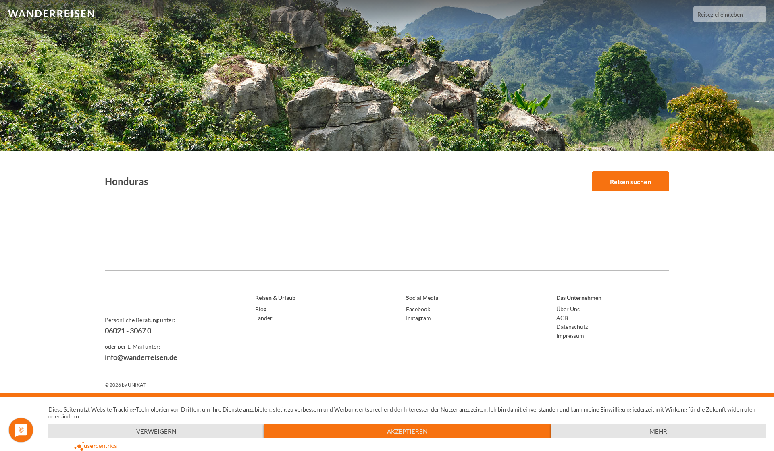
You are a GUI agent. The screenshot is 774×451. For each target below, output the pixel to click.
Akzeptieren (407, 431)
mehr (658, 431)
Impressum (570, 335)
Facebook (418, 309)
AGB (562, 317)
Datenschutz (572, 326)
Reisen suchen (630, 181)
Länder (264, 317)
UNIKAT (137, 385)
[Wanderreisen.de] (51, 14)
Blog (260, 309)
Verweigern (156, 431)
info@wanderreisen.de (141, 357)
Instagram (418, 317)
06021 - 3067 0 (128, 330)
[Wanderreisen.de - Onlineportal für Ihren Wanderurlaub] (161, 299)
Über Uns (568, 309)
